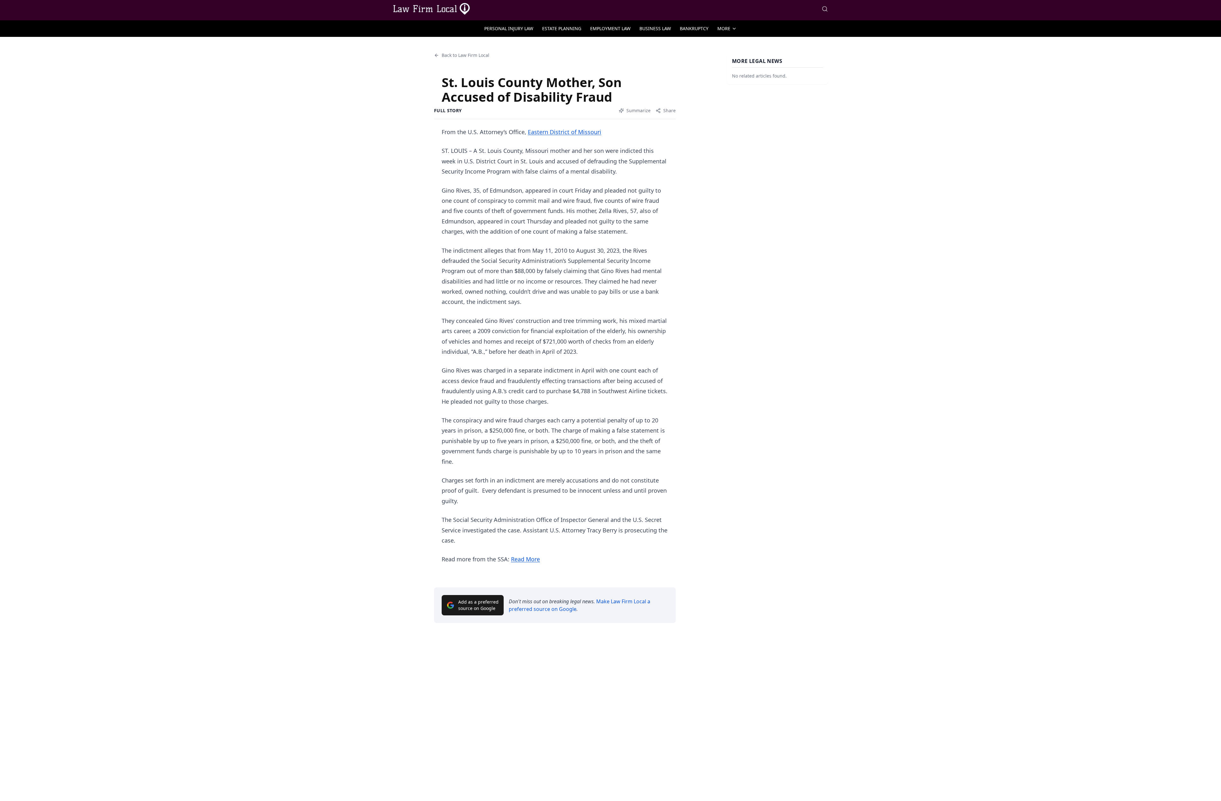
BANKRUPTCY (694, 28)
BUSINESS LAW (655, 28)
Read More (525, 559)
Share (669, 110)
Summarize (638, 110)
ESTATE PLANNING (561, 28)
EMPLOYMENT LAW (610, 28)
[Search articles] (825, 9)
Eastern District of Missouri (564, 132)
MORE (723, 28)
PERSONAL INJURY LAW (508, 28)
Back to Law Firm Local (465, 55)
